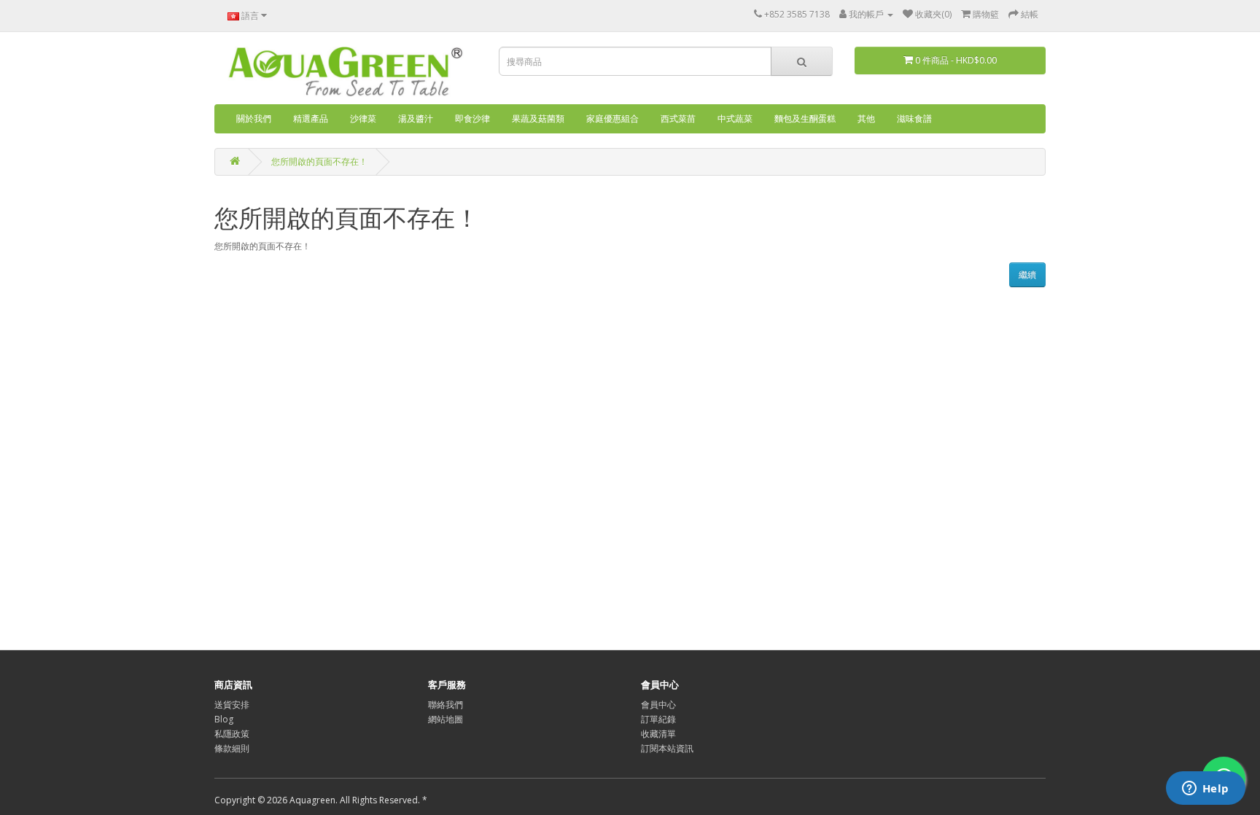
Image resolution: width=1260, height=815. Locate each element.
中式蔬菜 (735, 118)
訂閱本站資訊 (667, 748)
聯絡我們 (445, 704)
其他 (866, 118)
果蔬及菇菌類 (538, 118)
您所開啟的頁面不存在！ (319, 161)
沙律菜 (363, 118)
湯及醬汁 (415, 118)
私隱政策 (231, 734)
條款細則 (231, 748)
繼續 (1027, 274)
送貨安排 (231, 704)
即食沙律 (472, 118)
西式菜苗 (678, 118)
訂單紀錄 (658, 719)
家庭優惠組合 (612, 118)
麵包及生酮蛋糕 (805, 118)
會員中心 (658, 704)
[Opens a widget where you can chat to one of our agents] (1205, 789)
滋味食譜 (914, 118)
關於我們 (253, 118)
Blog (223, 719)
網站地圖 (445, 719)
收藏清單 (658, 734)
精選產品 (310, 118)
